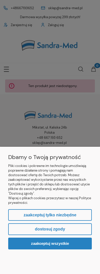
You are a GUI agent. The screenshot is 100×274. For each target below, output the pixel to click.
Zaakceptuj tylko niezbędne (50, 215)
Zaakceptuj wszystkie (50, 243)
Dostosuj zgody (50, 229)
